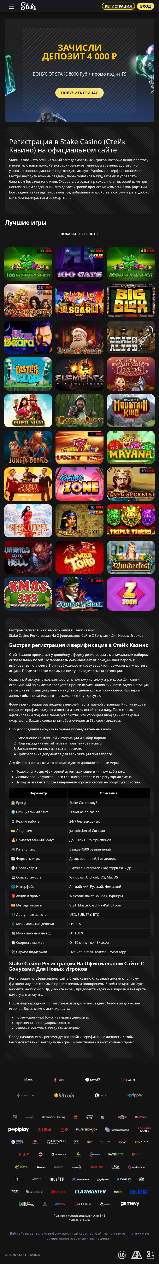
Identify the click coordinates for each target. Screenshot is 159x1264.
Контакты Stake (79, 1220)
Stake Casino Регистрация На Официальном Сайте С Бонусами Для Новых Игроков (76, 635)
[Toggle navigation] (11, 6)
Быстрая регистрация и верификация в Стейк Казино (52, 630)
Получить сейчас (79, 92)
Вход (145, 6)
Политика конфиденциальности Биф (79, 1215)
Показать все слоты (80, 234)
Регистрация (118, 6)
